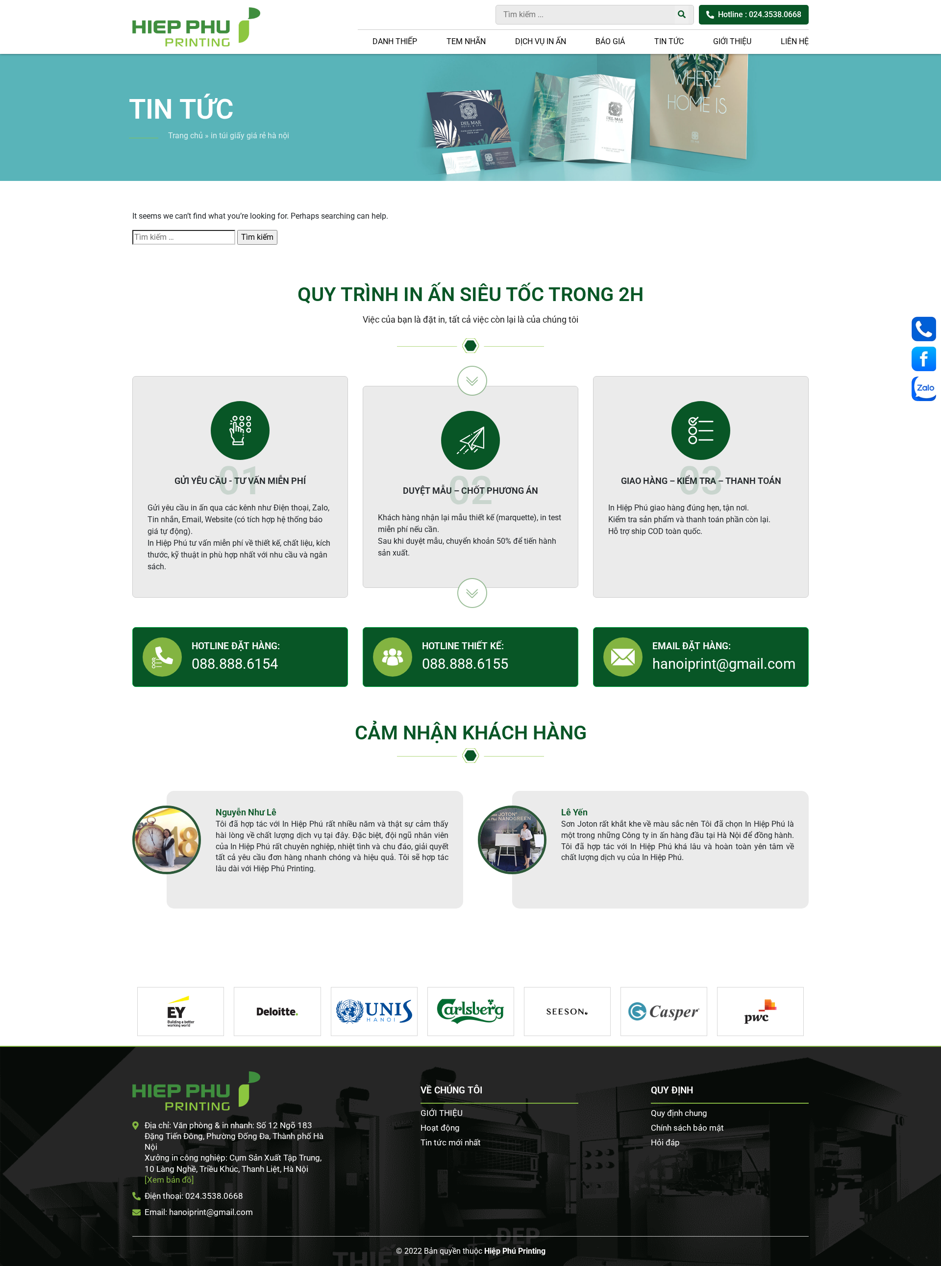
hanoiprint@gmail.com (723, 664)
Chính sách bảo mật (687, 1128)
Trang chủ (185, 135)
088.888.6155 (465, 664)
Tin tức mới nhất (451, 1142)
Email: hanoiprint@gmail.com (199, 1212)
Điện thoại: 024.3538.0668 (194, 1196)
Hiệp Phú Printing (514, 1251)
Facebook (926, 359)
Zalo (926, 389)
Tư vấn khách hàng (926, 329)
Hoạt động (440, 1128)
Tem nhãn (466, 41)
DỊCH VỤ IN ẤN (540, 41)
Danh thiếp (394, 41)
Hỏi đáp (665, 1142)
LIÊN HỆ (795, 41)
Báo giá (610, 41)
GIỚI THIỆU (732, 41)
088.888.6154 (235, 664)
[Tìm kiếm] (682, 14)
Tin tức (669, 41)
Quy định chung (679, 1113)
